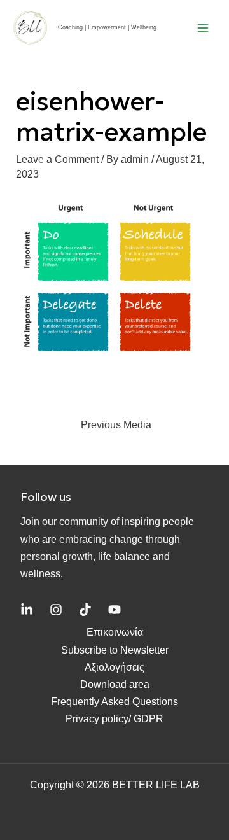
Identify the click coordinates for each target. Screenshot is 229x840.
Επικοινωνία (115, 632)
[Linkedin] (26, 609)
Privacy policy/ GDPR (114, 718)
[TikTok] (85, 609)
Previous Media (116, 424)
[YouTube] (114, 609)
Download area (114, 684)
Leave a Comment (57, 159)
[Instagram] (56, 609)
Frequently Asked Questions (114, 701)
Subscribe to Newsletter (115, 650)
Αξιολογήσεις (114, 667)
